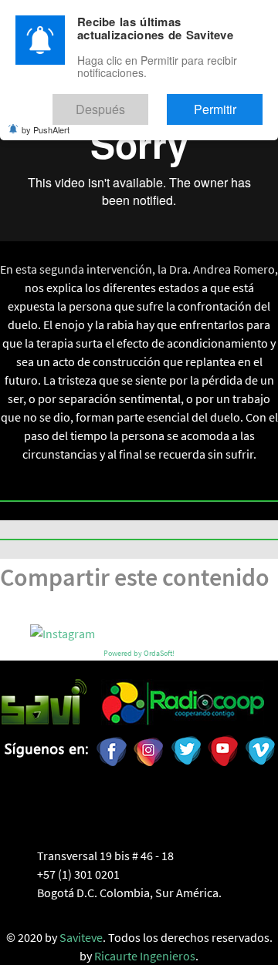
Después (146, 102)
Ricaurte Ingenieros (144, 955)
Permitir (229, 102)
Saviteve (81, 937)
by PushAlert (46, 119)
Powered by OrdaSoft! (139, 653)
